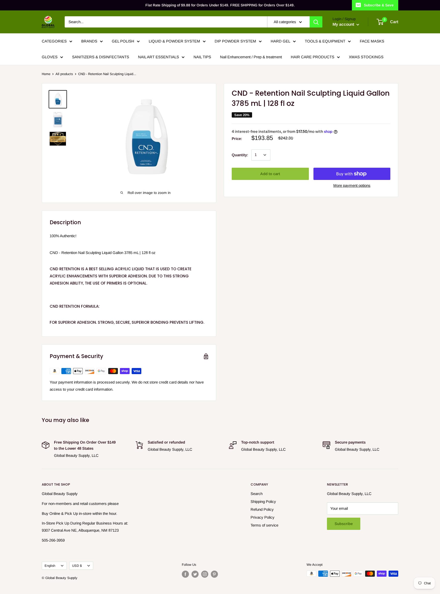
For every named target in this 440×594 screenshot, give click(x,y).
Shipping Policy (263, 501)
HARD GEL (280, 41)
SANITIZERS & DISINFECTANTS (100, 57)
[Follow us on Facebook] (185, 574)
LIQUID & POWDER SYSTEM (174, 41)
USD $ (77, 566)
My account (344, 24)
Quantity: (240, 155)
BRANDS (89, 41)
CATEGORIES (54, 41)
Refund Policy (262, 509)
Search (257, 493)
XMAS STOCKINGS (366, 57)
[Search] (316, 21)
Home (46, 74)
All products (64, 74)
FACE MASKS (372, 41)
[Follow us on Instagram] (204, 574)
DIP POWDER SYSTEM (235, 41)
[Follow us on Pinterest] (214, 574)
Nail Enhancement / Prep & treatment (251, 57)
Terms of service (264, 525)
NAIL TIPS (202, 57)
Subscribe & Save (379, 5)
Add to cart (270, 174)
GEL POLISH (123, 41)
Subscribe (344, 523)
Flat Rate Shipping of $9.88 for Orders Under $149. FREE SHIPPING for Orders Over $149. (220, 5)
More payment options (351, 185)
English (50, 566)
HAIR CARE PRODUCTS (312, 57)
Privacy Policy (262, 517)
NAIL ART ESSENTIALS (158, 57)
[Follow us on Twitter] (195, 574)
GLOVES (50, 57)
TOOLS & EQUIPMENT (325, 41)
